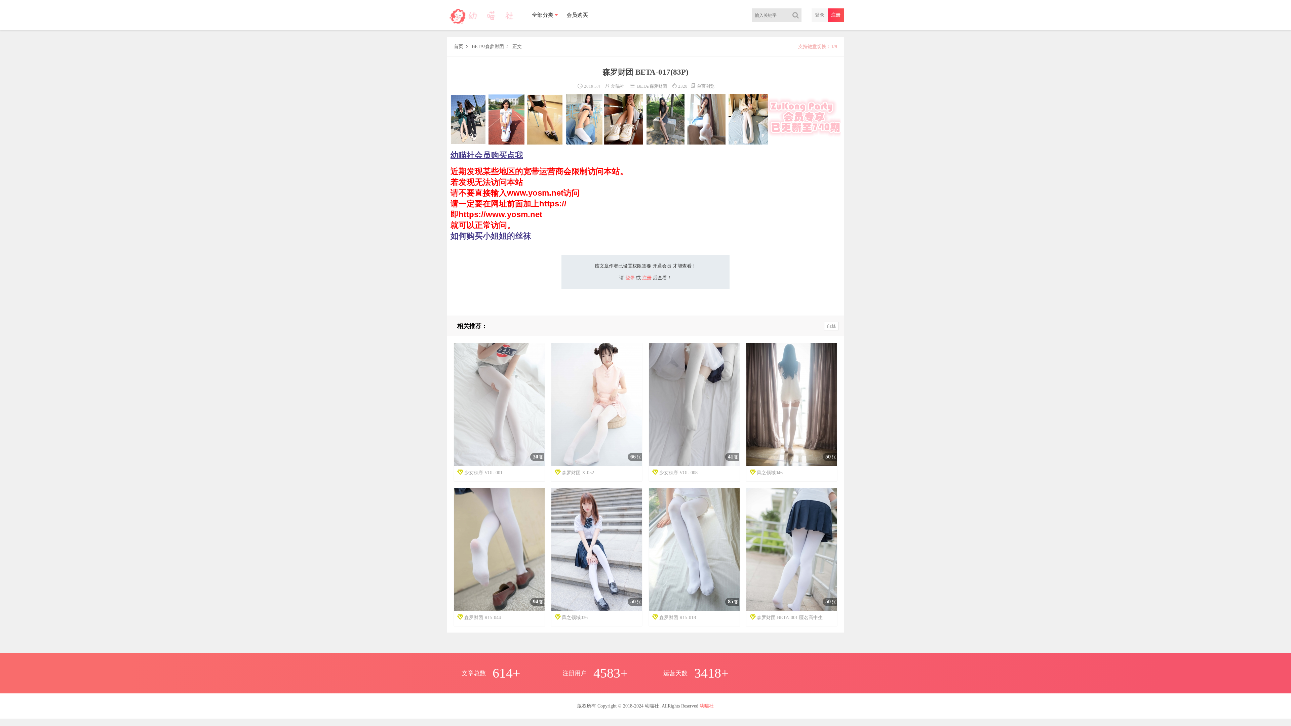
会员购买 (577, 15)
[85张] (694, 549)
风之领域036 (575, 617)
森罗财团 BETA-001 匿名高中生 (790, 617)
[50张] (791, 404)
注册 (835, 14)
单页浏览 (702, 86)
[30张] (499, 404)
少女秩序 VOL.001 (483, 472)
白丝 (831, 325)
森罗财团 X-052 (578, 472)
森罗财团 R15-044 (482, 617)
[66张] (596, 404)
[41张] (694, 404)
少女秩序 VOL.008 (678, 472)
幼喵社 (617, 86)
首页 (458, 46)
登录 (819, 14)
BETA (478, 46)
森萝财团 (494, 46)
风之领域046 (770, 472)
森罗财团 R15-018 (677, 617)
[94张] (499, 549)
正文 (517, 46)
